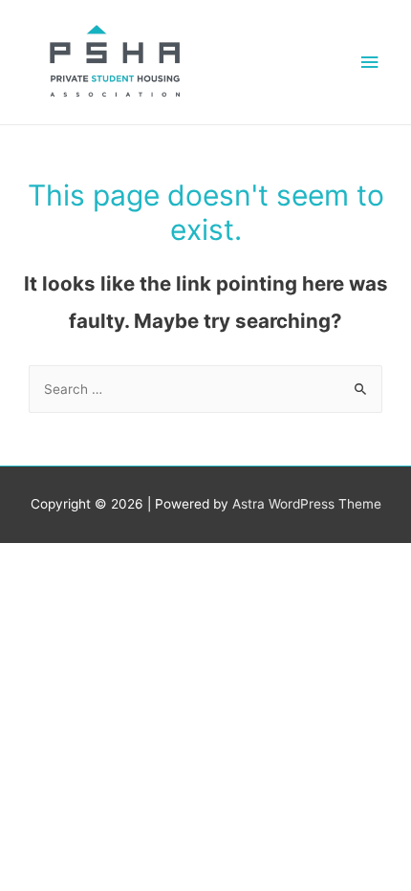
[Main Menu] (370, 62)
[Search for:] (205, 389)
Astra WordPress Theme (306, 503)
